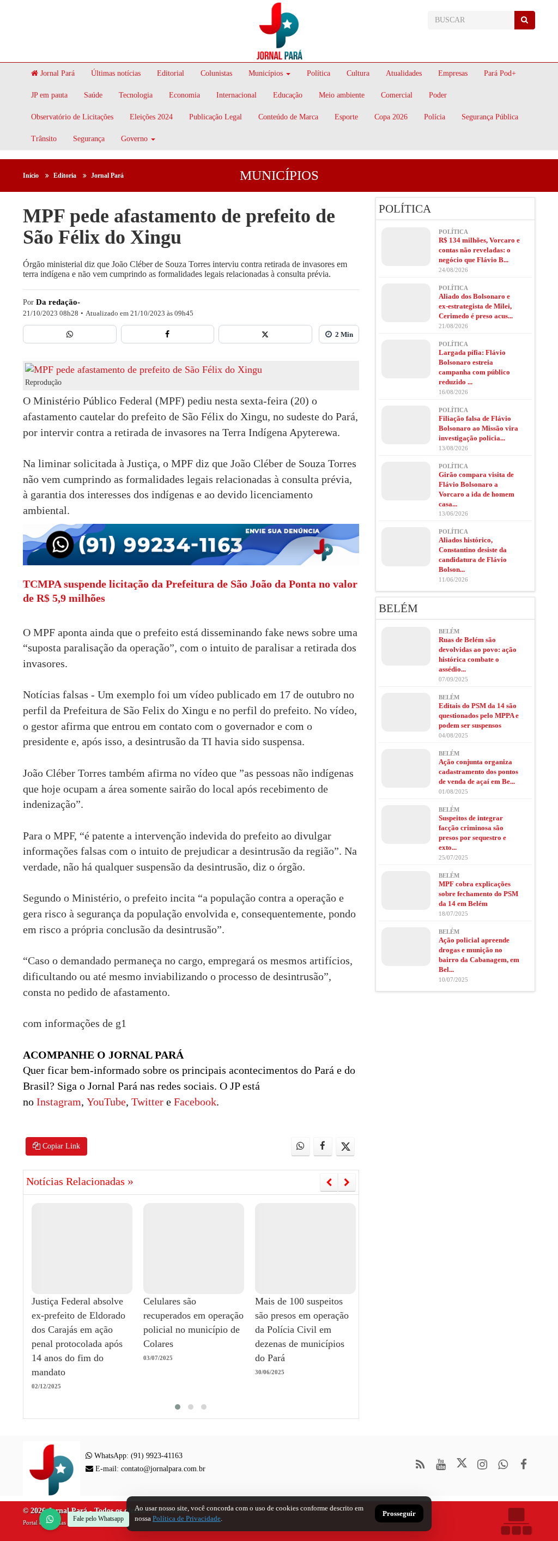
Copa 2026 (391, 117)
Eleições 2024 (151, 117)
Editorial (170, 73)
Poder (438, 95)
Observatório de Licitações (72, 117)
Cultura (358, 73)
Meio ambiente (342, 95)
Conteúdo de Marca (288, 117)
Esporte (346, 117)
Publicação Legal (215, 117)
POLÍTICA (405, 208)
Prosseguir (399, 1514)
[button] (177, 1406)
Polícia (434, 117)
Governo (134, 139)
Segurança (89, 139)
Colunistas (216, 73)
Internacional (236, 95)
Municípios (265, 73)
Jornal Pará (56, 73)
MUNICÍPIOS (279, 175)
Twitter (146, 1102)
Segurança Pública (490, 117)
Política (318, 73)
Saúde (93, 95)
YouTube (105, 1102)
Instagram (57, 1102)
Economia (184, 95)
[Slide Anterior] (329, 1182)
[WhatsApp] (50, 1519)
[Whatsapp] (70, 334)
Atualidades (404, 73)
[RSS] (420, 1464)
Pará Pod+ (500, 73)
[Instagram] (482, 1464)
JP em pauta (49, 95)
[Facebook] (168, 334)
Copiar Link (60, 1146)
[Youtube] (441, 1464)
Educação (287, 95)
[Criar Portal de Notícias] (516, 1521)
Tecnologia (136, 95)
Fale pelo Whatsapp (98, 1518)
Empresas (453, 73)
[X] (265, 334)
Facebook (193, 1102)
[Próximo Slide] (347, 1182)
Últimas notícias (116, 73)
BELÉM (398, 608)
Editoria (64, 175)
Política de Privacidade (187, 1518)
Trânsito (44, 139)
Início (31, 175)
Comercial (397, 95)
